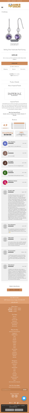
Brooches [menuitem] (14, 355)
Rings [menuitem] (15, 336)
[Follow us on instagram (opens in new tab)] (16, 396)
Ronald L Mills (11, 190)
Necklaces (12, 113)
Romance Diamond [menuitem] (14, 377)
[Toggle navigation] (2, 7)
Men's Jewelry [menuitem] (14, 349)
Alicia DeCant (11, 265)
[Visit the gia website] (11, 403)
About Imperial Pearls (14, 85)
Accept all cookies (19, 409)
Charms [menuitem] (14, 346)
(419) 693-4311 (14, 45)
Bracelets (4, 113)
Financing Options (14, 322)
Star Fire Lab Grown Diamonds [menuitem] (14, 381)
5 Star (12, 123)
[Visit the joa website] (18, 403)
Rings (16, 113)
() (25, 123)
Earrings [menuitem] (14, 338)
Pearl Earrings (4, 11)
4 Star (12, 124)
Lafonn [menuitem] (14, 370)
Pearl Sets (14, 115)
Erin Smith (10, 171)
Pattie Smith (11, 237)
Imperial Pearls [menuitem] (14, 367)
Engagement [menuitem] (14, 333)
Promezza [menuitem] (14, 375)
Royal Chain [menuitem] (14, 378)
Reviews (14, 120)
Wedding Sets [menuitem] (14, 354)
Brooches (22, 113)
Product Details (14, 82)
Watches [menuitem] (14, 350)
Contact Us (15, 318)
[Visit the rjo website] (15, 403)
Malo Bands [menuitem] (14, 373)
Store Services (14, 326)
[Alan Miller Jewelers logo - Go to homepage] (14, 5)
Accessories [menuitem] (14, 352)
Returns (14, 69)
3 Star (12, 125)
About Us (14, 316)
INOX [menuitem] (14, 369)
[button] (8, 1)
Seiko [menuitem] (14, 380)
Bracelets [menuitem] (14, 339)
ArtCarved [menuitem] (14, 364)
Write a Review (14, 290)
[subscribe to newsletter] (25, 390)
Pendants (18, 113)
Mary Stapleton (11, 142)
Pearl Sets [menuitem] (14, 357)
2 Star (12, 127)
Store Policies (14, 324)
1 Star (12, 128)
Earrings (8, 113)
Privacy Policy (17, 405)
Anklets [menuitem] (14, 344)
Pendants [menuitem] (14, 342)
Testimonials (14, 321)
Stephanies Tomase (12, 181)
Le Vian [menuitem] (14, 372)
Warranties (23, 69)
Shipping (5, 69)
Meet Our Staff (14, 319)
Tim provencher (11, 250)
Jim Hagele (10, 161)
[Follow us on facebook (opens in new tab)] (12, 396)
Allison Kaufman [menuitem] (14, 362)
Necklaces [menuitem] (14, 341)
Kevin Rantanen (12, 224)
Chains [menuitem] (14, 347)
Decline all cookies (10, 409)
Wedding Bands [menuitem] (14, 334)
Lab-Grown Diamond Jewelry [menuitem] (14, 331)
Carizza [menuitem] (14, 365)
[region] (14, 29)
